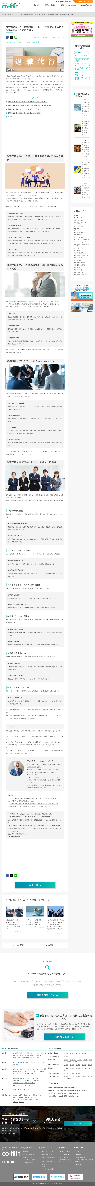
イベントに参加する (47, 1161)
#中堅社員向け (78, 250)
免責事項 (78, 1154)
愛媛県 (78, 1073)
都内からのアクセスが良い (81, 78)
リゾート (16, 1062)
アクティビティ (27, 1089)
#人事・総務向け (79, 253)
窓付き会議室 (25, 1069)
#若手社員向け (78, 267)
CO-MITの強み (64, 1154)
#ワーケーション (79, 248)
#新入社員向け (78, 258)
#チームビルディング (80, 237)
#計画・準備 (78, 270)
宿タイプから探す (28, 1157)
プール (26, 1099)
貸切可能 (16, 1078)
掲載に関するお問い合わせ (64, 2)
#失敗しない (86, 255)
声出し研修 (17, 1057)
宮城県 (84, 1053)
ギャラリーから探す (29, 1160)
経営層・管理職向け (32, 42)
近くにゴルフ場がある (81, 56)
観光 (15, 1095)
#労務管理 (77, 255)
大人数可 (16, 1069)
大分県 (78, 1076)
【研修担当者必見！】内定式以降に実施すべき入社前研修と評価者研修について (33, 804)
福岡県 (66, 1076)
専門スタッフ (37, 1078)
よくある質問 (64, 1157)
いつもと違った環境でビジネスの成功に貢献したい (64, 1093)
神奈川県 (73, 1060)
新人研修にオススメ (81, 52)
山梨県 (66, 1065)
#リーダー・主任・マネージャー (81, 245)
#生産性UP (77, 260)
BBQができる (79, 72)
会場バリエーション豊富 (38, 1069)
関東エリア (51, 1059)
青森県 (72, 1053)
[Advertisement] (35, 137)
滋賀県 (84, 1068)
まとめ (10, 117)
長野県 (78, 1065)
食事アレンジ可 (18, 1083)
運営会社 (78, 1164)
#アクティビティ (79, 217)
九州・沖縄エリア (53, 1076)
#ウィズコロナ (78, 226)
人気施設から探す (28, 1162)
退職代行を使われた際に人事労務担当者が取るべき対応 (27, 102)
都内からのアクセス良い (33, 1062)
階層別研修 (26, 1057)
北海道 (66, 1053)
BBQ (21, 1097)
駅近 (22, 1062)
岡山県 (66, 1073)
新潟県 (66, 1056)
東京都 (66, 1060)
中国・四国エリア (53, 1073)
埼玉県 (85, 1060)
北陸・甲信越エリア (54, 1056)
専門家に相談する (51, 5)
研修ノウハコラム (68, 5)
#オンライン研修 (79, 232)
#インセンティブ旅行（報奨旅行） (80, 223)
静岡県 (72, 1065)
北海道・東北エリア (54, 1053)
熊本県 (72, 1076)
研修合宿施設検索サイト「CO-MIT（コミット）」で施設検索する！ (30, 816)
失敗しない (21, 42)
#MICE (76, 215)
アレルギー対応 (30, 1083)
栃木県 (69, 1061)
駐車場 (27, 1097)
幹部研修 (16, 1053)
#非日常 (84, 274)
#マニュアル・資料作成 (81, 239)
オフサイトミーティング (81, 64)
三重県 (90, 1065)
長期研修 (38, 1055)
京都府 (72, 1068)
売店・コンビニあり (36, 1099)
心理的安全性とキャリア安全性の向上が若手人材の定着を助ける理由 (30, 806)
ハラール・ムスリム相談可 (32, 1080)
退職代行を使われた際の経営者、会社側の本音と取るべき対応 (29, 105)
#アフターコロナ (79, 220)
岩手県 (78, 1053)
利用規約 (78, 1151)
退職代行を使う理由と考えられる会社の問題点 (24, 113)
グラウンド (42, 1095)
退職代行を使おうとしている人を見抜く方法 (23, 109)
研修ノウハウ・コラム (48, 1151)
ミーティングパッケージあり (23, 1085)
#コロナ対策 (78, 235)
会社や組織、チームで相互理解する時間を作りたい (64, 1096)
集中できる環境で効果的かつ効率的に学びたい (62, 1088)
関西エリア (51, 1068)
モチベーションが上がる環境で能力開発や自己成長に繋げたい (67, 1090)
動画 (42, 1071)
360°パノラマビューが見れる (81, 60)
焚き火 (16, 1102)
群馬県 (75, 1061)
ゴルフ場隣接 (33, 1095)
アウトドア (17, 1089)
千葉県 (79, 1060)
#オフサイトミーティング (81, 229)
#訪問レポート (78, 272)
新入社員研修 (25, 1053)
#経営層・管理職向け (80, 265)
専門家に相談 (38, 820)
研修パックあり (80, 75)
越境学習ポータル (47, 1154)
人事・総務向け (11, 42)
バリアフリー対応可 (20, 1073)
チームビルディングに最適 (81, 68)
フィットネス (18, 1099)
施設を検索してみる (47, 995)
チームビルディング (20, 1055)
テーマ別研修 (35, 1057)
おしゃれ (31, 1073)
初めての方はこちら (86, 5)
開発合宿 (31, 1055)
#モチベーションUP (80, 242)
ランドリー (34, 1097)
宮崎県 (84, 1076)
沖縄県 (69, 1078)
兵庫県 (78, 1068)
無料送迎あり (18, 1080)
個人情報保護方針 (81, 1157)
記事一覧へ (35, 885)
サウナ (22, 1102)
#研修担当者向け (79, 262)
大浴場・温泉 (22, 1095)
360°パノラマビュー (32, 1071)
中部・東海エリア (53, 1065)
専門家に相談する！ (15, 836)
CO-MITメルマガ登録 (48, 1169)
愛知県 (84, 1065)
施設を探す (37, 5)
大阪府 (66, 1068)
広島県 (72, 1073)
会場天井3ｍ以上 (19, 1071)
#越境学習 (77, 274)
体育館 (16, 1097)
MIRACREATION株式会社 (34, 764)
